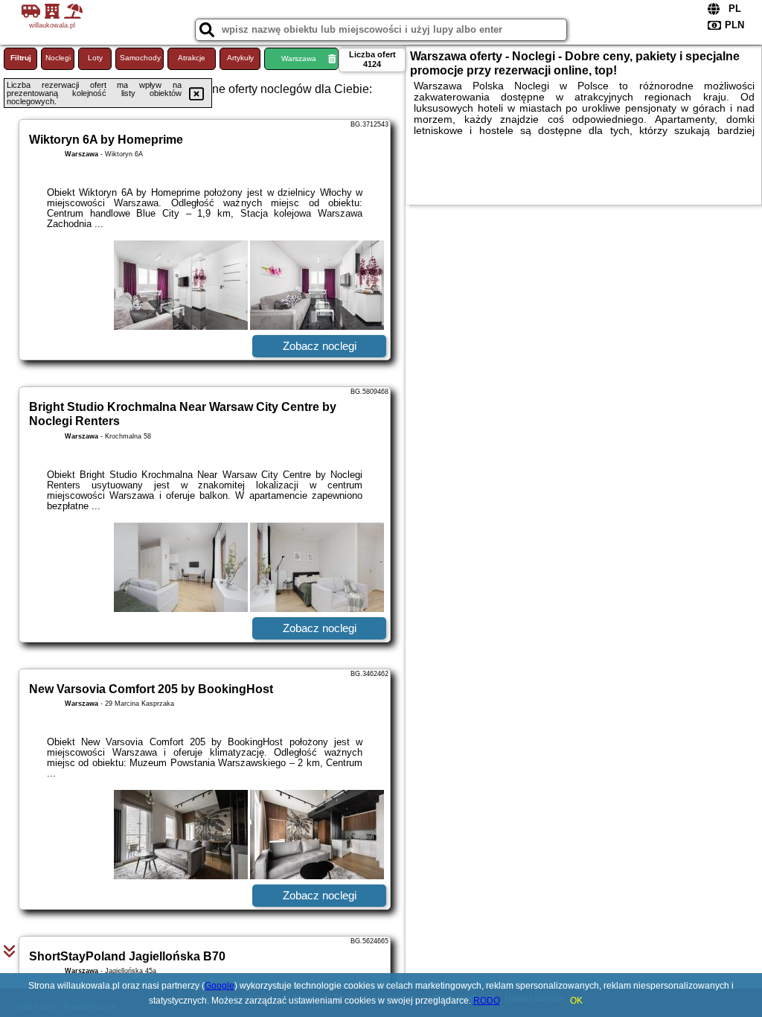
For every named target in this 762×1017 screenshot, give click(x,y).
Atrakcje (191, 58)
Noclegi (58, 58)
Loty (95, 58)
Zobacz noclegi (319, 345)
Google (219, 986)
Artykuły (240, 58)
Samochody (140, 58)
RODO (486, 1000)
